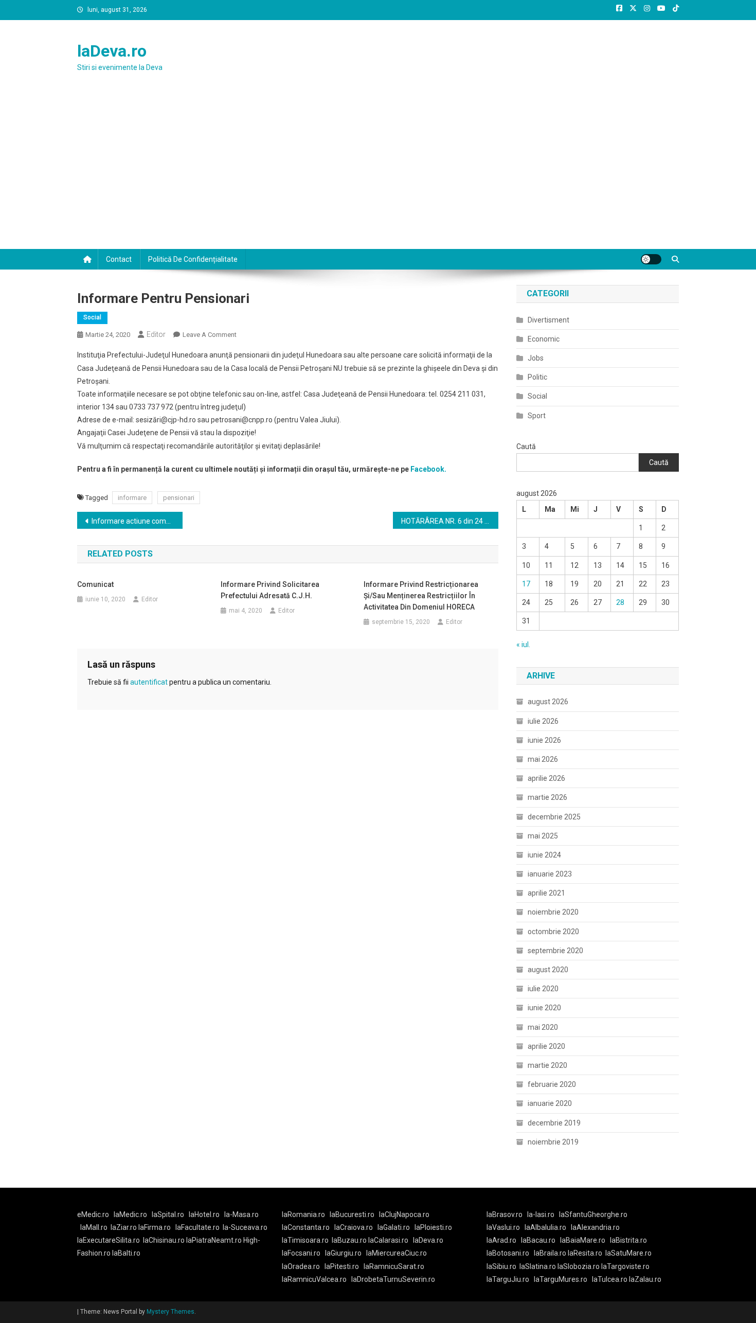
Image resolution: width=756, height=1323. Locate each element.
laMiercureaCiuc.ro (396, 1253)
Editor (156, 334)
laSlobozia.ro (578, 1266)
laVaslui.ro (506, 1227)
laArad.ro (501, 1240)
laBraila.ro (550, 1253)
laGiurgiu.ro (345, 1253)
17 (526, 584)
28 (620, 602)
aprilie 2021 (546, 893)
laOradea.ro (301, 1266)
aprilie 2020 (546, 1046)
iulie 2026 (543, 721)
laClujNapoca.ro (404, 1214)
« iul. (523, 644)
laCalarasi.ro (388, 1240)
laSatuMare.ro (628, 1253)
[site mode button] (651, 259)
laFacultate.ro (197, 1227)
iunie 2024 (544, 855)
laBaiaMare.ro (582, 1240)
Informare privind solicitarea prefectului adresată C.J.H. (270, 590)
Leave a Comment (210, 334)
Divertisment (548, 320)
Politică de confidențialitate (193, 259)
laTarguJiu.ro (510, 1279)
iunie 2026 (544, 740)
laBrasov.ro (505, 1214)
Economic (544, 339)
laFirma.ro (154, 1227)
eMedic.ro (93, 1214)
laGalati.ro (393, 1227)
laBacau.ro (538, 1240)
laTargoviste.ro (625, 1266)
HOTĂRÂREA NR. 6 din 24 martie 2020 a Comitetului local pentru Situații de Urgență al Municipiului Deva (449, 521)
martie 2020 (547, 1065)
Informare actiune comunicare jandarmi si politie (137, 521)
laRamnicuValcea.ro (314, 1279)
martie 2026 (547, 797)
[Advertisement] (378, 172)
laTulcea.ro (610, 1279)
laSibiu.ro (501, 1266)
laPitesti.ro (342, 1266)
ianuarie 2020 (550, 1103)
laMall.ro (93, 1227)
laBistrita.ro (628, 1240)
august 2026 (548, 702)
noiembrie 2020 (553, 912)
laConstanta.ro (306, 1227)
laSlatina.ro (537, 1266)
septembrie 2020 (555, 950)
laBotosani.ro (508, 1253)
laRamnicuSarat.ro (394, 1266)
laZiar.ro (124, 1227)
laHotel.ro (204, 1214)
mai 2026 (543, 759)
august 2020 (548, 970)
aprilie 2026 (546, 778)
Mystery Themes (170, 1311)
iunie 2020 (544, 1008)
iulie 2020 (543, 989)
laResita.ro (585, 1253)
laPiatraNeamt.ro (214, 1240)
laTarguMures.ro (560, 1279)
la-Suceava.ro (245, 1227)
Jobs (536, 358)
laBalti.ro (126, 1253)
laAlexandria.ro (595, 1227)
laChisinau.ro (164, 1240)
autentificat (149, 682)
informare (132, 498)
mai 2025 (543, 836)
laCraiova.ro (353, 1227)
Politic (537, 377)
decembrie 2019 (554, 1123)
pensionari (178, 498)
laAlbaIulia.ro (545, 1227)
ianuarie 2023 (550, 874)
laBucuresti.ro (352, 1214)
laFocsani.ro (301, 1253)
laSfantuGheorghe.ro (593, 1214)
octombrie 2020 (553, 931)
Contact (119, 259)
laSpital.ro (168, 1214)
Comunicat (95, 584)
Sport (537, 416)
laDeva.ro (112, 51)
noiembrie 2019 (553, 1142)
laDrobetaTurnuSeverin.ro (393, 1279)
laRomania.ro (303, 1214)
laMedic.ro (131, 1214)
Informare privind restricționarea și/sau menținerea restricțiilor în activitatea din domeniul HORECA (421, 595)
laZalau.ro (645, 1279)
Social (92, 317)
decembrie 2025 (554, 817)
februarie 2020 (552, 1084)
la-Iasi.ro (540, 1214)
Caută (526, 446)
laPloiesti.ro (433, 1227)
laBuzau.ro (350, 1240)
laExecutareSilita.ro (108, 1240)
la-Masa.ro (241, 1214)
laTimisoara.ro (305, 1240)
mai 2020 (543, 1027)
